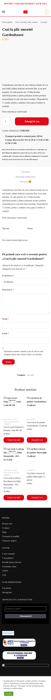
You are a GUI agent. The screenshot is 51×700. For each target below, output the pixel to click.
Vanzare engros (9, 540)
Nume (5, 319)
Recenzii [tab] (24, 181)
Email (5, 333)
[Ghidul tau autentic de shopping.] (25, 633)
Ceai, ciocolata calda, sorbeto (26, 22)
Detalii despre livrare (11, 562)
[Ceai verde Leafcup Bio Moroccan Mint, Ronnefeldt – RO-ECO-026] (14, 457)
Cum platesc (8, 558)
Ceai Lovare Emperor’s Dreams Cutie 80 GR (14, 428)
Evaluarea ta (8, 275)
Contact (6, 528)
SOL (4, 575)
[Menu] (3, 12)
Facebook (6, 588)
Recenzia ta (8, 289)
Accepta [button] (9, 694)
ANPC (5, 571)
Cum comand (8, 554)
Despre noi (7, 523)
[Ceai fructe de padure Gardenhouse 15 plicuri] (37, 406)
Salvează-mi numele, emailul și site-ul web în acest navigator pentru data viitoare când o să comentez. (23, 352)
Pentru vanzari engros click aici (25, 3)
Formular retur (9, 566)
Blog (4, 532)
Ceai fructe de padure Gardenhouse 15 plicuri (37, 424)
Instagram (7, 592)
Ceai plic (44, 22)
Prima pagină (7, 22)
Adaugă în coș (31, 121)
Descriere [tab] (25, 172)
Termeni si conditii (10, 536)
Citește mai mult (13, 440)
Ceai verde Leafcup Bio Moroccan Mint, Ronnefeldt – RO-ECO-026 (12, 483)
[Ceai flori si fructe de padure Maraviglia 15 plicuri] (37, 457)
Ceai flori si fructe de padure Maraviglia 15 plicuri (36, 476)
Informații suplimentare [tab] (25, 177)
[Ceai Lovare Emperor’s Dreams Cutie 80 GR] (14, 406)
